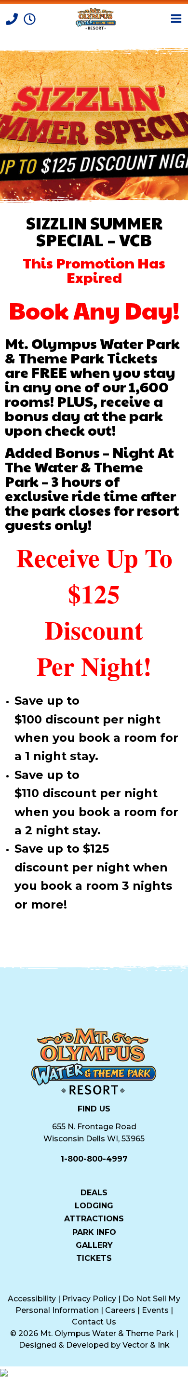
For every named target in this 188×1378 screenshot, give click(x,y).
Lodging (94, 1205)
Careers (120, 1310)
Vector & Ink (146, 1345)
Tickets (94, 1258)
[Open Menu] (176, 19)
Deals (94, 1192)
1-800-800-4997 (94, 1159)
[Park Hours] (30, 18)
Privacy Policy (89, 1298)
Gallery (94, 1245)
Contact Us (94, 1321)
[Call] (13, 18)
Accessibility (32, 1298)
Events (155, 1310)
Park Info (94, 1232)
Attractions (94, 1218)
